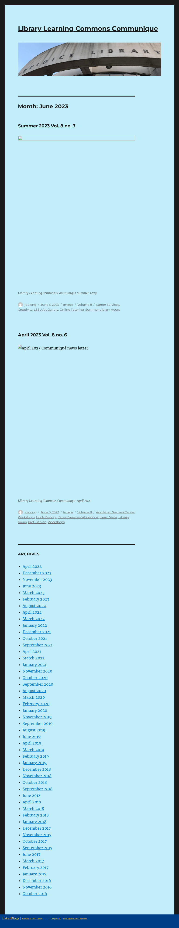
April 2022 (32, 612)
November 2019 (37, 717)
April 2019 (32, 743)
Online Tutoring (72, 309)
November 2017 (37, 834)
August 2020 (34, 690)
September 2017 (37, 847)
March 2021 (33, 658)
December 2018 (37, 769)
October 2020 (35, 677)
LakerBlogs (10, 918)
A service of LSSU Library (32, 919)
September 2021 (37, 645)
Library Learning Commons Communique (88, 28)
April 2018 (32, 802)
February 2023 (36, 599)
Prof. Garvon (37, 522)
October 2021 (35, 638)
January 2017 (34, 874)
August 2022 (34, 605)
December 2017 (37, 828)
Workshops (56, 522)
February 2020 (36, 703)
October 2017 (35, 841)
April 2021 (32, 651)
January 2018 (34, 821)
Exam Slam (108, 517)
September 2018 (37, 789)
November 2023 (37, 579)
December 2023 (37, 573)
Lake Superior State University (75, 919)
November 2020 (37, 671)
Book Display (46, 517)
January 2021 (34, 664)
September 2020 (38, 684)
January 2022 (35, 625)
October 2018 (35, 782)
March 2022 (34, 618)
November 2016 (37, 887)
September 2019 (38, 723)
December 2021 (37, 631)
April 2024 (32, 566)
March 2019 (33, 749)
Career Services (107, 304)
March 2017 (33, 861)
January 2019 (35, 762)
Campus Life (56, 919)
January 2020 (35, 710)
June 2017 (31, 854)
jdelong (30, 304)
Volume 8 (84, 304)
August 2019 (34, 730)
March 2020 (34, 697)
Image (68, 304)
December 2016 (37, 880)
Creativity (25, 309)
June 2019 (32, 736)
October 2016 (35, 893)
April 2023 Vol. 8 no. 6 (42, 335)
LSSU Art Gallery (46, 309)
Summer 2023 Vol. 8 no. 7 (47, 126)
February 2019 (36, 756)
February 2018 (36, 815)
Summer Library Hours (102, 309)
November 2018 (37, 775)
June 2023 (32, 586)
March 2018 (33, 808)
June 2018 (32, 795)
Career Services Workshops (78, 517)
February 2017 (35, 867)
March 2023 (34, 592)
